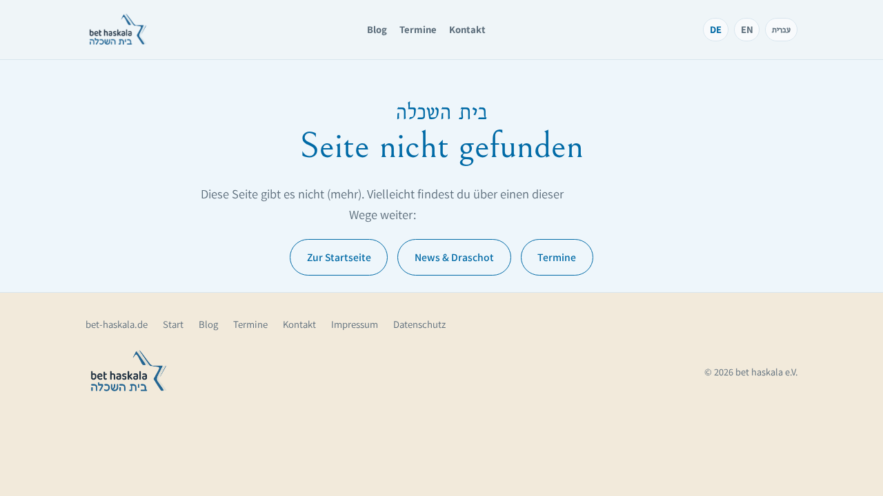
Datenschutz (419, 324)
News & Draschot (454, 257)
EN (747, 29)
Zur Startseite (339, 257)
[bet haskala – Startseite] (118, 29)
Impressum (354, 324)
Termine (418, 29)
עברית (781, 29)
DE (716, 29)
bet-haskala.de (117, 324)
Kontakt (467, 29)
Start (173, 324)
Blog (377, 29)
